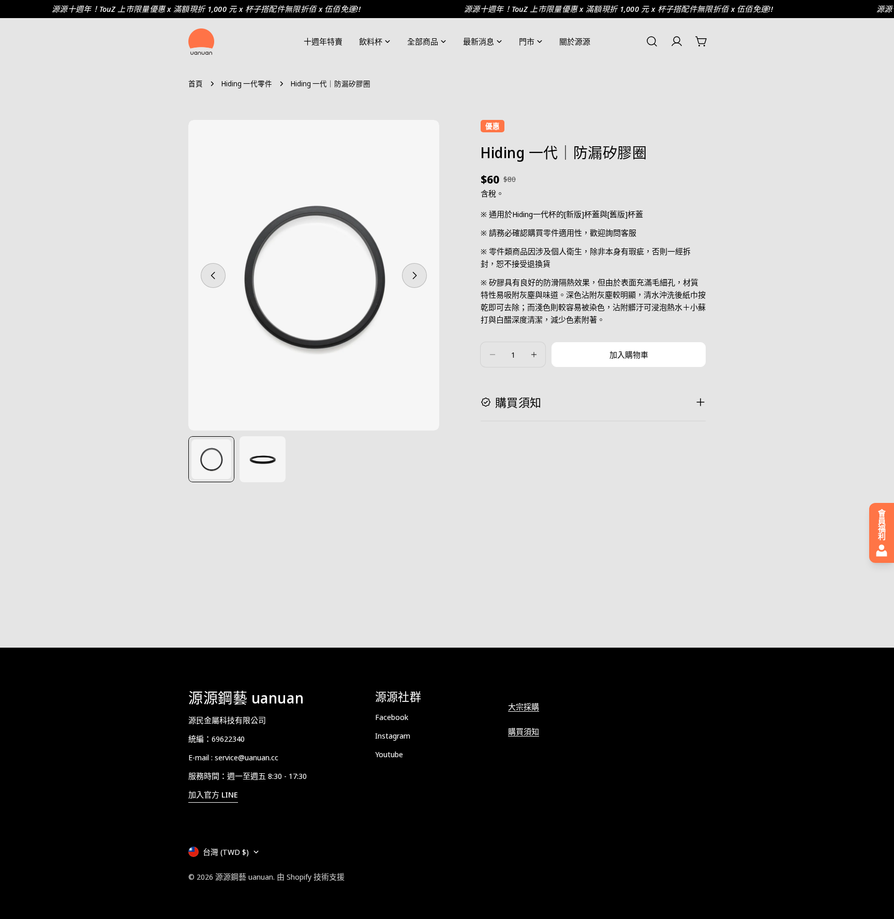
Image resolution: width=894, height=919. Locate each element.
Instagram (392, 735)
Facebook (391, 717)
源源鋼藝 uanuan (244, 876)
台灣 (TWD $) (226, 852)
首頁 (195, 83)
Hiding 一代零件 (246, 83)
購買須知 (523, 731)
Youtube (389, 754)
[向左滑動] (213, 275)
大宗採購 (523, 706)
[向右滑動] (414, 275)
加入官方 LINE (213, 794)
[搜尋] (652, 41)
